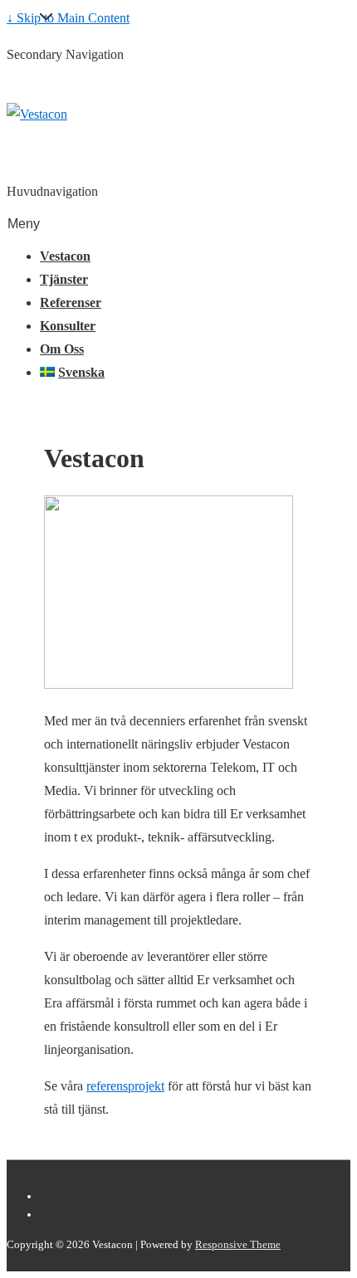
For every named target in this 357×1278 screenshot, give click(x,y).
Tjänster (64, 279)
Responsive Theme (238, 1244)
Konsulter (67, 326)
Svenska (81, 372)
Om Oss (62, 349)
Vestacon (65, 256)
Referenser (70, 302)
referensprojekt (125, 1086)
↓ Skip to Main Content (68, 18)
